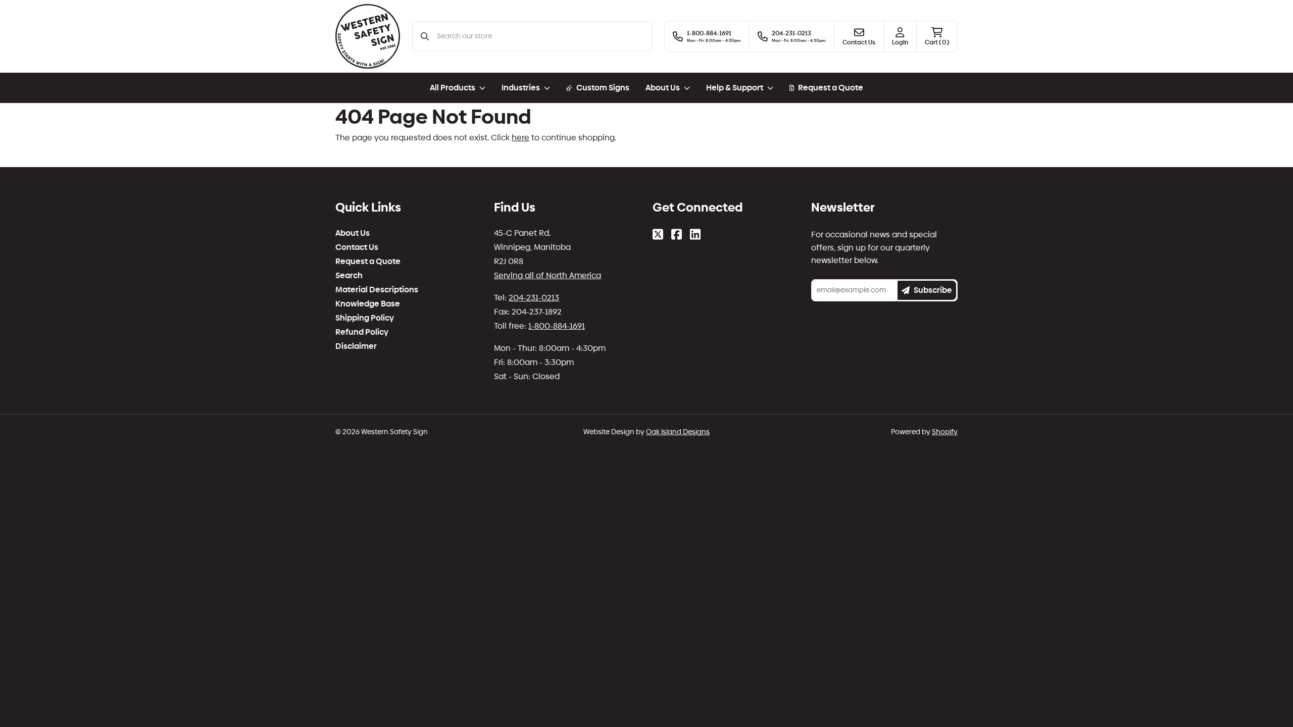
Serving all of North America (547, 275)
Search (349, 276)
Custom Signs (602, 87)
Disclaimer (356, 346)
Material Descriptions (376, 290)
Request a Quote (830, 87)
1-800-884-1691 (556, 326)
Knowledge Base (367, 304)
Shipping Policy (364, 318)
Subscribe (933, 290)
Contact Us (356, 247)
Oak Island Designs (678, 432)
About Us (352, 233)
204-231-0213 (534, 297)
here (520, 137)
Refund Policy (361, 332)
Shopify (945, 432)
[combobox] (540, 36)
